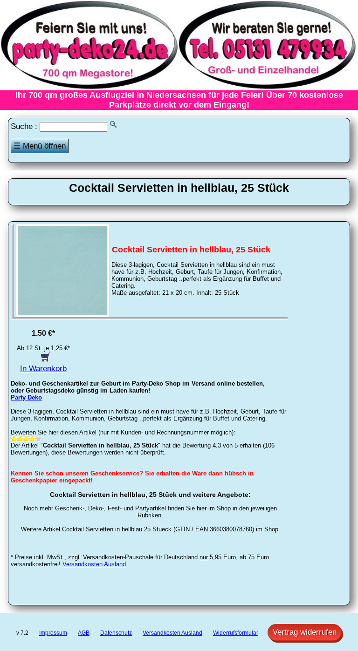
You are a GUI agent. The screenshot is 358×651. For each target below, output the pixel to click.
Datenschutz (116, 633)
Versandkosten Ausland (94, 564)
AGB (84, 633)
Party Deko (26, 397)
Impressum (53, 633)
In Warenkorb (43, 368)
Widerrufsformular (235, 633)
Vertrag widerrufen (305, 632)
